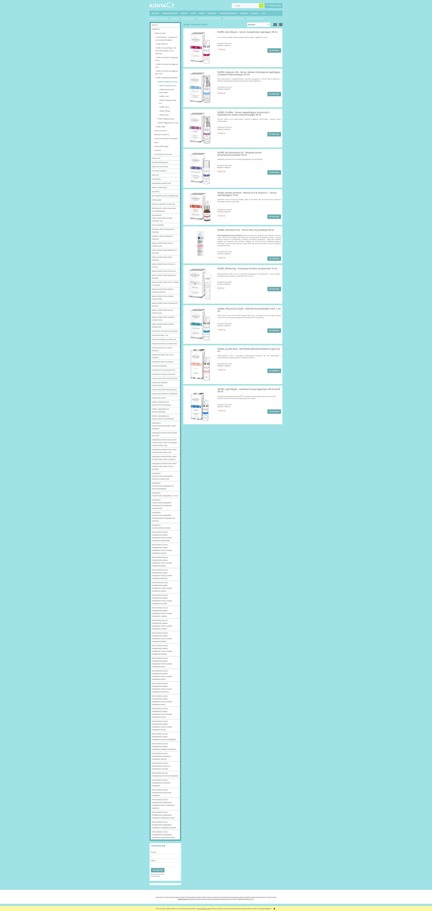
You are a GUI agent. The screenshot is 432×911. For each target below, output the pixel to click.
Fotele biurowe (158, 225)
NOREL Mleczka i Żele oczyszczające (166, 90)
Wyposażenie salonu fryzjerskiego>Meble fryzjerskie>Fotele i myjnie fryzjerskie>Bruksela (162, 574)
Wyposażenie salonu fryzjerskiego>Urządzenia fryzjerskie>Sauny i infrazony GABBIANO (163, 804)
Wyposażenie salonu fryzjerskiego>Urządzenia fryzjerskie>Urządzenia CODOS (163, 815)
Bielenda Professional (162, 135)
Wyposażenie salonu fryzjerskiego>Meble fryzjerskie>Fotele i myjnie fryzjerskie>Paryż (162, 662)
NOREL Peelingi (165, 111)
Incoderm (158, 150)
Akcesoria (156, 192)
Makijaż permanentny (160, 162)
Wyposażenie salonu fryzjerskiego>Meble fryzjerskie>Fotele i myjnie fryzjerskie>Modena (162, 650)
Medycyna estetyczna (160, 167)
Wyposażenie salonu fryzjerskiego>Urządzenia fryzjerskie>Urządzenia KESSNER (164, 825)
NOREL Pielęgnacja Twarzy (167, 82)
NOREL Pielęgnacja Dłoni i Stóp (168, 123)
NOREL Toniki (164, 96)
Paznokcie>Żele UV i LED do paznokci (162, 349)
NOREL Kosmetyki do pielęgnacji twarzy (166, 58)
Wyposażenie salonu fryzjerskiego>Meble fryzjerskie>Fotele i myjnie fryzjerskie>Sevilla (162, 713)
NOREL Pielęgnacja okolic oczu (167, 101)
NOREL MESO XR (162, 44)
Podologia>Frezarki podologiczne (160, 384)
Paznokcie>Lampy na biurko (162, 362)
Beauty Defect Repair (162, 146)
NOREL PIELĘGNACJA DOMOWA (166, 78)
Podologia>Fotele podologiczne (165, 378)
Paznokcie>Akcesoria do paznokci (165, 331)
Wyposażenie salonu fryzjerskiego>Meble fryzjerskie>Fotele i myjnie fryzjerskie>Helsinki (162, 599)
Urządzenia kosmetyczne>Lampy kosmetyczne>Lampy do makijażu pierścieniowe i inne (164, 442)
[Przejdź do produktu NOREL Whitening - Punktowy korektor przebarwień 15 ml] (200, 284)
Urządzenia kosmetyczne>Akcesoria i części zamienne (164, 426)
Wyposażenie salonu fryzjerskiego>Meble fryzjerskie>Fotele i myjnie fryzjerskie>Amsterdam (162, 536)
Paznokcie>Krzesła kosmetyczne (164, 344)
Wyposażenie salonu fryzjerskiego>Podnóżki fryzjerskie (161, 783)
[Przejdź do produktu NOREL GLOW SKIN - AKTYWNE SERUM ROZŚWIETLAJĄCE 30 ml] (200, 365)
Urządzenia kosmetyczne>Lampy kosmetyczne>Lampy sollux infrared (164, 466)
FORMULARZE (156, 200)
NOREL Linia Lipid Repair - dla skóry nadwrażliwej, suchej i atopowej (165, 50)
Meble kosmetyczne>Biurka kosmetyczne (162, 244)
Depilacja (155, 175)
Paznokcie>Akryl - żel (160, 335)
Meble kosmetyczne (159, 187)
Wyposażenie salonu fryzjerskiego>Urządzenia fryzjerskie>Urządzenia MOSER (163, 834)
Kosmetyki (156, 29)
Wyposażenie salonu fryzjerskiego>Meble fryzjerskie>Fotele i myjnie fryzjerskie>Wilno (162, 725)
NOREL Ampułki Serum (168, 86)
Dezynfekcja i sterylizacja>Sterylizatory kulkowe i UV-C (162, 218)
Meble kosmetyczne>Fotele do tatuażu (163, 265)
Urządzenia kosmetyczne (161, 183)
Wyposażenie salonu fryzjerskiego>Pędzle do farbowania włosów (161, 766)
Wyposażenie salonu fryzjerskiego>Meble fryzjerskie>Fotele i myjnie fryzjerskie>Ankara (162, 549)
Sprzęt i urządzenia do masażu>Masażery (160, 410)
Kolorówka (156, 179)
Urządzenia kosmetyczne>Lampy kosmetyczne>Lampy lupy (164, 451)
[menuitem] (264, 13)
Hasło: (153, 860)
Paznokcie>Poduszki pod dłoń (163, 374)
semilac (155, 25)
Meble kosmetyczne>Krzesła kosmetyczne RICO (163, 290)
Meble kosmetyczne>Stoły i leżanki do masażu (165, 283)
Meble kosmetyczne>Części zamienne (162, 258)
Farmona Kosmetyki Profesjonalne (166, 138)
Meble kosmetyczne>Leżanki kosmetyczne (162, 297)
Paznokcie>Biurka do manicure (164, 339)
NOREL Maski (164, 115)
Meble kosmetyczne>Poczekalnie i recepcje (165, 304)
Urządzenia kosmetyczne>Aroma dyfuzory (164, 434)
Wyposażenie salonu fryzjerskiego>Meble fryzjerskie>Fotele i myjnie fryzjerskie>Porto (162, 675)
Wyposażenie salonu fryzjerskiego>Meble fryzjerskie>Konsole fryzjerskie (164, 737)
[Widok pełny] (280, 24)
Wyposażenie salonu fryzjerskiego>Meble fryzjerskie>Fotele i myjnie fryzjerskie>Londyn (162, 624)
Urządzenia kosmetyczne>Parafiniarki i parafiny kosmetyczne (162, 476)
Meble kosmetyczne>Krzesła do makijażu (164, 276)
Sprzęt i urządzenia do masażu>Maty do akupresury (163, 417)
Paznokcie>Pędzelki (159, 366)
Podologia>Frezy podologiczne (164, 390)
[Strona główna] (162, 4)
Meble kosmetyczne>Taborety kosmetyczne (163, 318)
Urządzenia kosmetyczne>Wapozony (161, 526)
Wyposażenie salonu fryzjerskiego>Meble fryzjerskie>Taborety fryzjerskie (164, 746)
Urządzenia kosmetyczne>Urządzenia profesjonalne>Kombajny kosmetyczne (162, 504)
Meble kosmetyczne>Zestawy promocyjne (163, 325)
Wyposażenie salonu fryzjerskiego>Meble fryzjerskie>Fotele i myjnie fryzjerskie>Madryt (162, 637)
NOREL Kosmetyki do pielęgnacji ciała (166, 65)
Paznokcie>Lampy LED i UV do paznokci (163, 356)
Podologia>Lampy (159, 398)
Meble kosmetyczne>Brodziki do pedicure (164, 251)
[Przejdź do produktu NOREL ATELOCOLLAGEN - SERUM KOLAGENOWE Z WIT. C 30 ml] (200, 324)
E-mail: (153, 852)
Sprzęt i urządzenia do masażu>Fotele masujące (161, 403)
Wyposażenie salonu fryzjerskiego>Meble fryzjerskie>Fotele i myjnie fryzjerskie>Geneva (162, 587)
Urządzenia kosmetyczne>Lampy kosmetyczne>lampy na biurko (164, 458)
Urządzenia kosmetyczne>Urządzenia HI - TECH (165, 494)
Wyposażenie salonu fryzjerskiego (165, 196)
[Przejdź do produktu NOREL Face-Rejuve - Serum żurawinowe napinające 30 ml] (200, 48)
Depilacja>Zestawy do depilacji (163, 204)
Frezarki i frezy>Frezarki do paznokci (162, 237)
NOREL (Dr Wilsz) (160, 33)
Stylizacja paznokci (159, 171)
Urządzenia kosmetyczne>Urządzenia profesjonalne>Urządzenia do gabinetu (163, 517)
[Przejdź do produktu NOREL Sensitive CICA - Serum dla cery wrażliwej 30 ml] (200, 244)
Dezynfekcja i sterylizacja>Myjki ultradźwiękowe (164, 209)
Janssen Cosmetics (161, 131)
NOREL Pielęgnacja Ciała (166, 119)
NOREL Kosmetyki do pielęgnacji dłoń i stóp (166, 72)
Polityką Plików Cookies (204, 909)
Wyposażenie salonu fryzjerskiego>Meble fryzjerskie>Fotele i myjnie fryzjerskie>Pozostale (162, 687)
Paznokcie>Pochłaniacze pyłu (163, 370)
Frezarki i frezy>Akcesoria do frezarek (163, 230)
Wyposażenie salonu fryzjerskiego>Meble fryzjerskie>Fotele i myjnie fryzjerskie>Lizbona (162, 612)
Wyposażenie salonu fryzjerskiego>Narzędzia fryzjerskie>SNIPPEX (161, 756)
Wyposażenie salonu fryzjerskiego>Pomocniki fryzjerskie (161, 792)
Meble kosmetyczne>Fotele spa (164, 271)
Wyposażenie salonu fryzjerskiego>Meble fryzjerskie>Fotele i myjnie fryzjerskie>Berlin (162, 561)
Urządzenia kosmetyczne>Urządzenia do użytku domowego (163, 486)
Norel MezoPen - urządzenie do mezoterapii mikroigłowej (166, 38)
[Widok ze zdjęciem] (275, 24)
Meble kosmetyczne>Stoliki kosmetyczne (162, 311)
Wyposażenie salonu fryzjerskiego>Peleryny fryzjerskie (165, 774)
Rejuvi (157, 142)
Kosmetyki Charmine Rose (163, 154)
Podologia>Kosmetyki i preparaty (165, 394)
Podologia (156, 158)
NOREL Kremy (164, 107)
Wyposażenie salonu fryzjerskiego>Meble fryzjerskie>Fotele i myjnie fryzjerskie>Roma (162, 700)
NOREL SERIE (160, 127)
